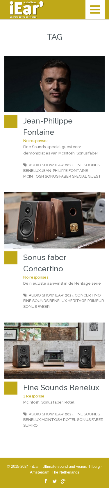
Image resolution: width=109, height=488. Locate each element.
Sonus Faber (58, 176)
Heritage (77, 301)
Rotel (69, 419)
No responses (35, 141)
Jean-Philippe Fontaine (65, 170)
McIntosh (33, 176)
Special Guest (86, 176)
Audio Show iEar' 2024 (51, 165)
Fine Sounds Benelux (45, 301)
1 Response (33, 396)
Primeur (95, 301)
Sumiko (30, 425)
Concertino (88, 295)
